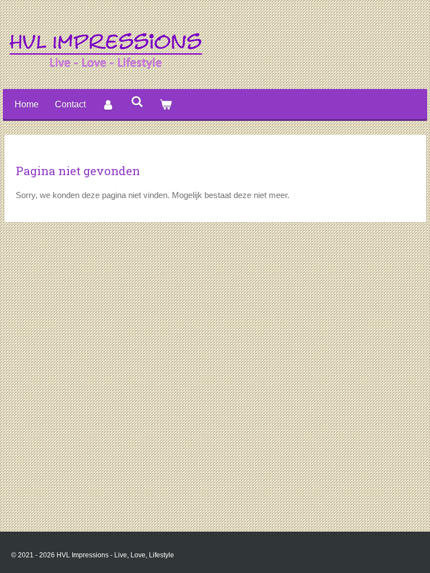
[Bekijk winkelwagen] (165, 104)
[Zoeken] (136, 101)
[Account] (108, 104)
